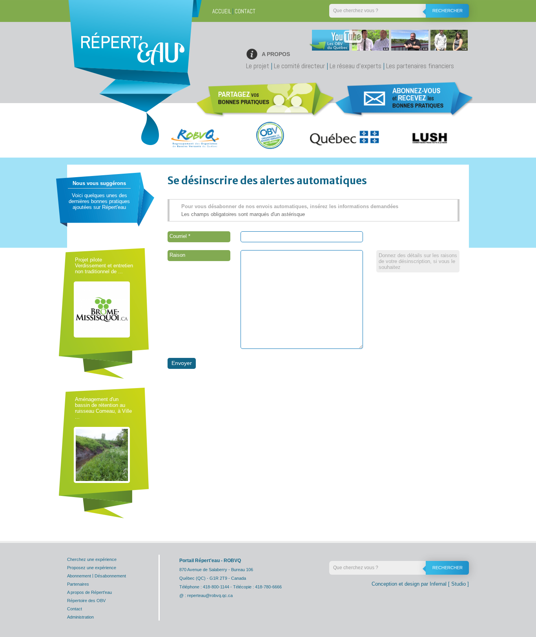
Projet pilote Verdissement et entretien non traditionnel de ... (104, 265)
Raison (177, 255)
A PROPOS (276, 54)
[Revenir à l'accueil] (132, 57)
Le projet (257, 65)
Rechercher (447, 10)
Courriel (180, 236)
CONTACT (245, 11)
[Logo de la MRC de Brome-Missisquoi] (102, 309)
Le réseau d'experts (355, 65)
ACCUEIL (221, 11)
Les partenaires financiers (420, 65)
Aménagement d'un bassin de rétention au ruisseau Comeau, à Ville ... (103, 408)
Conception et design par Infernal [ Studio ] (420, 584)
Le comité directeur (299, 65)
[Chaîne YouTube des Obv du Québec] (387, 42)
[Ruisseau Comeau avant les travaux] (102, 454)
